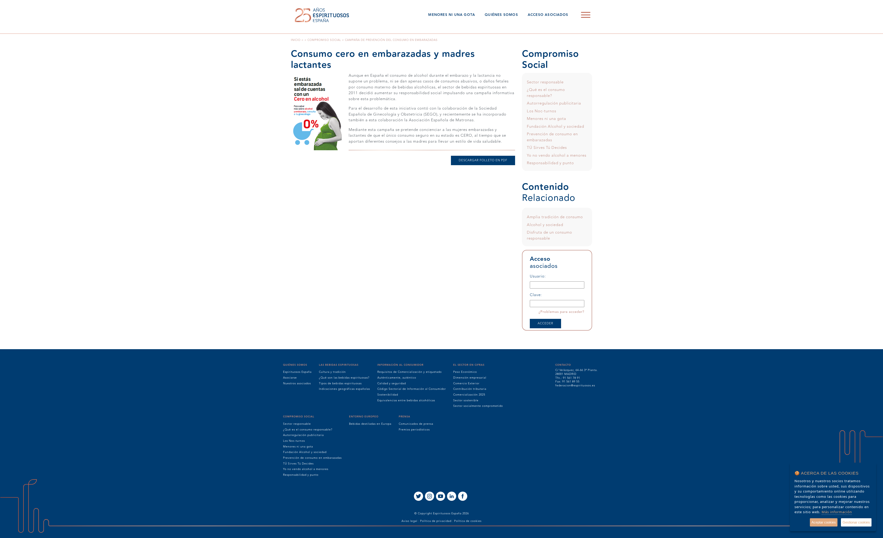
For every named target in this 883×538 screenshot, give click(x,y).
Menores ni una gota (546, 119)
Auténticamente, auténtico (396, 378)
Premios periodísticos (414, 429)
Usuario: (538, 276)
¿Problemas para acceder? (561, 312)
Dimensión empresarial (469, 378)
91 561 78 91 (571, 378)
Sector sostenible (466, 400)
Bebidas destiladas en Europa (370, 424)
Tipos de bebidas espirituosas (340, 383)
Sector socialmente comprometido (478, 406)
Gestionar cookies (856, 522)
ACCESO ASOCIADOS (548, 15)
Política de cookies (468, 521)
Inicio (296, 40)
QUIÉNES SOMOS (501, 15)
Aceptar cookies (823, 522)
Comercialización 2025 (469, 395)
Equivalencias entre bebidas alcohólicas (406, 400)
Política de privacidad (435, 521)
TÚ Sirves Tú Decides (547, 148)
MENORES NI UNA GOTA (451, 15)
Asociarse (290, 378)
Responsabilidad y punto (550, 163)
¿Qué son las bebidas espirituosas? (344, 378)
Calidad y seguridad (391, 383)
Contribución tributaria (469, 389)
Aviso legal (409, 521)
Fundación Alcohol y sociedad (555, 127)
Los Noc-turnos (541, 111)
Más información (837, 512)
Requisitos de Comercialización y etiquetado (409, 372)
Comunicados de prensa (416, 424)
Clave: (536, 295)
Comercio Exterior (466, 383)
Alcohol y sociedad (545, 225)
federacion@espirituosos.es (575, 385)
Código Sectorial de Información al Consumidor (411, 389)
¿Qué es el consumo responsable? (308, 429)
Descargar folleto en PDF (483, 160)
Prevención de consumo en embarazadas (312, 458)
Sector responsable (545, 82)
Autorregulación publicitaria (554, 103)
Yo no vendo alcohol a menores (556, 156)
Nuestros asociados (297, 383)
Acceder (545, 323)
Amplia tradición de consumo (555, 217)
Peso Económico (465, 372)
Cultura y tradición (332, 372)
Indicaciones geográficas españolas (344, 389)
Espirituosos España (297, 372)
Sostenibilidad (387, 395)
